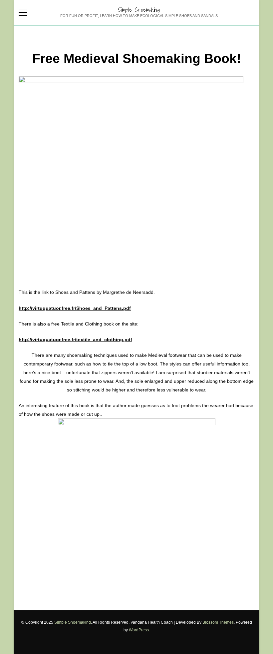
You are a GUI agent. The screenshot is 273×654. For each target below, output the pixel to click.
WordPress (139, 630)
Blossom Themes (218, 622)
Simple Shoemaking (139, 9)
